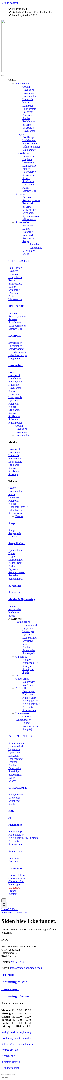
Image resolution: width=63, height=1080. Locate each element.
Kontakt (12, 893)
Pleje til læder (29, 700)
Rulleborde (28, 121)
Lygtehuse (28, 628)
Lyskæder (27, 111)
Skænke (26, 206)
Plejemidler (21, 688)
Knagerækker (29, 662)
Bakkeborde (29, 156)
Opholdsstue (22, 152)
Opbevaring (22, 678)
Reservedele (29, 171)
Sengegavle (35, 247)
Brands (12, 890)
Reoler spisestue (31, 200)
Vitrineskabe (29, 190)
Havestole (27, 99)
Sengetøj (27, 729)
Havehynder (29, 96)
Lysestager (28, 631)
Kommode (28, 225)
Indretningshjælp (10, 1061)
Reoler (26, 168)
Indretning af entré (15, 996)
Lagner (26, 228)
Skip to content (9, 2)
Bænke (19, 516)
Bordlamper (29, 137)
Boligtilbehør (22, 621)
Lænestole (28, 162)
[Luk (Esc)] (13, 1074)
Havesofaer (28, 130)
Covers (26, 86)
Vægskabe (28, 684)
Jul (17, 675)
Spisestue (20, 193)
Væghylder (28, 681)
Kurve (25, 102)
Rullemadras (29, 238)
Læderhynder (29, 637)
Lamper (19, 134)
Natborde (27, 231)
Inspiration (8, 974)
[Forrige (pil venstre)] (2, 1077)
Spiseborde (28, 212)
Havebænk (28, 89)
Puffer (25, 187)
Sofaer (26, 178)
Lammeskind (29, 625)
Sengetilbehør (16, 543)
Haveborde (28, 93)
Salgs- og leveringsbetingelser (17, 1043)
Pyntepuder (28, 650)
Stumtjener (28, 669)
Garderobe (21, 656)
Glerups (26, 716)
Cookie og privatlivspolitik (16, 1038)
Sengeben (34, 244)
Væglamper (28, 149)
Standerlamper (30, 143)
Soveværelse (22, 222)
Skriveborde (29, 175)
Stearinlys (27, 640)
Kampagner (14, 884)
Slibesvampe (29, 710)
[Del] (9, 1074)
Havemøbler (22, 83)
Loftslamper (29, 140)
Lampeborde (29, 165)
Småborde (28, 127)
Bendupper (28, 691)
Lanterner (27, 105)
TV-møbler (28, 184)
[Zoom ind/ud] (2, 1074)
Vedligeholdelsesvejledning (16, 1032)
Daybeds (27, 159)
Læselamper (10, 989)
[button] (4, 905)
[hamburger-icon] (2, 75)
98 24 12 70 (17, 961)
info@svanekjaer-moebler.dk (26, 967)
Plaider (26, 118)
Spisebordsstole (31, 216)
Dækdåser (28, 694)
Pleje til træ (28, 707)
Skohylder (28, 666)
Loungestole (29, 108)
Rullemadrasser (30, 725)
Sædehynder (29, 653)
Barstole (26, 197)
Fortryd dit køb (9, 1049)
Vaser (25, 643)
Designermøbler (10, 1067)
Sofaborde (28, 181)
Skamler (26, 124)
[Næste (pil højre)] (6, 1077)
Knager (26, 659)
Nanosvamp (29, 697)
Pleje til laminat (30, 703)
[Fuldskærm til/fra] (6, 1074)
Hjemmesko (22, 713)
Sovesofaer (28, 250)
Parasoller (27, 115)
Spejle (25, 253)
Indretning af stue (14, 982)
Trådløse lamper (31, 146)
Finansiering (8, 1055)
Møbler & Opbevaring (21, 599)
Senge (25, 241)
